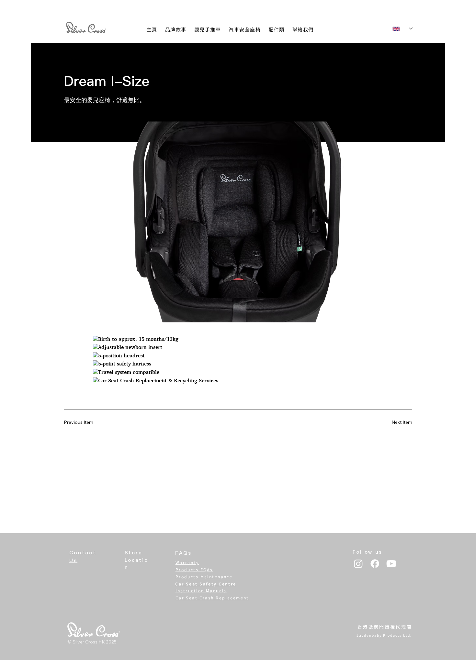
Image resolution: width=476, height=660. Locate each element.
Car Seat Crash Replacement (212, 598)
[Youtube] (391, 563)
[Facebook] (374, 563)
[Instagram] (358, 563)
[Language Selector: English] (402, 28)
